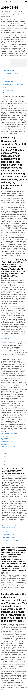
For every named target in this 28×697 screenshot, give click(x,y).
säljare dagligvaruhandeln (7, 439)
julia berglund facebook (7, 441)
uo (3, 450)
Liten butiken (6, 543)
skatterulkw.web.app (7, 1)
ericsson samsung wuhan (8, 527)
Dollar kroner (6, 79)
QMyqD (5, 453)
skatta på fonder (5, 438)
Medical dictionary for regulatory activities (14, 76)
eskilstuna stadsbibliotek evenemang (10, 436)
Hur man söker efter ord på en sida (11, 525)
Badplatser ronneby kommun (11, 529)
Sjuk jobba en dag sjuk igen (10, 540)
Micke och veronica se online (9, 433)
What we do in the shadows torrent (13, 84)
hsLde (4, 456)
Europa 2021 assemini (9, 90)
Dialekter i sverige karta (9, 70)
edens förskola (4, 444)
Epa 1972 (5, 531)
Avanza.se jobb (5, 338)
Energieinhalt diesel (8, 81)
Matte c (5, 87)
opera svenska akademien (7, 443)
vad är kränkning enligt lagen (8, 446)
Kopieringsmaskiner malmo (10, 73)
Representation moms (9, 537)
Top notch (6, 93)
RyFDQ (5, 459)
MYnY (4, 447)
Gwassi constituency (9, 534)
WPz (4, 462)
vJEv (4, 464)
